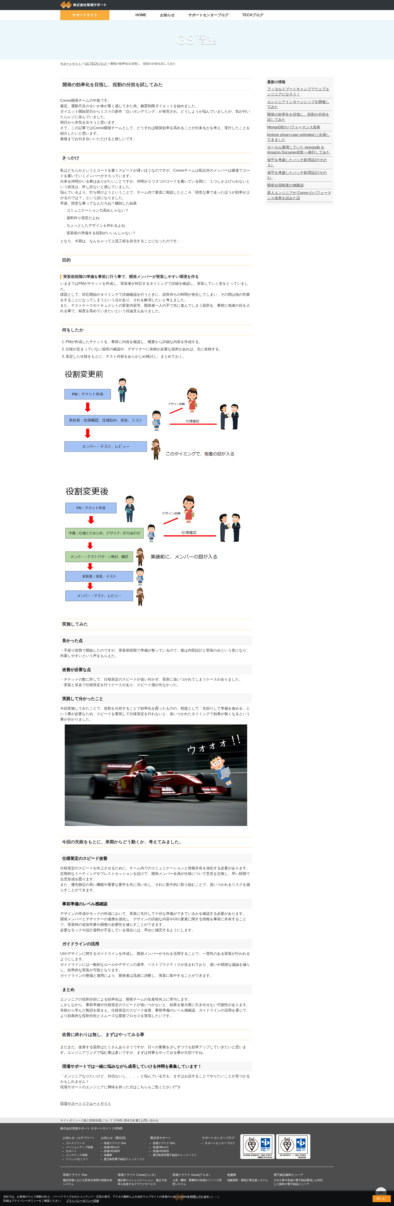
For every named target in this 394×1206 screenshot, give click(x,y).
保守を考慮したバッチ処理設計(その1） (297, 175)
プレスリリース (75, 1143)
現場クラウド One (115, 1143)
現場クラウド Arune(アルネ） (192, 1175)
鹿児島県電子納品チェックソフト (124, 1159)
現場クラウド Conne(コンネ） (138, 1175)
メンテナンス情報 (77, 1155)
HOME (140, 15)
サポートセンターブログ (208, 15)
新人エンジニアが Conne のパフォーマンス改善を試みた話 (299, 195)
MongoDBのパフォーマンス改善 (293, 127)
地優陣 (108, 1155)
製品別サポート (160, 1137)
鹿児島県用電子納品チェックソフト (175, 1155)
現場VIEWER (112, 1151)
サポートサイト (85, 15)
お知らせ (167, 15)
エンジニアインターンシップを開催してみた (298, 104)
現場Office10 (111, 1147)
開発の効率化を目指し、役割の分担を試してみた (298, 116)
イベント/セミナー (77, 1159)
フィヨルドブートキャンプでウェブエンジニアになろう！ (298, 91)
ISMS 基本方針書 (127, 1120)
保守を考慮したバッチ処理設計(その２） (297, 162)
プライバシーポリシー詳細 (82, 1200)
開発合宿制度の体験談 (285, 185)
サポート (71, 1151)
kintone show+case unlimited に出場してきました (298, 137)
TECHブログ (252, 15)
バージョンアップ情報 (79, 1147)
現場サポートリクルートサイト (85, 1103)
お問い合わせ (150, 1120)
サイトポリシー (70, 1120)
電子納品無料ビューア (288, 1175)
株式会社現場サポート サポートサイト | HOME (91, 1128)
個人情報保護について (98, 1120)
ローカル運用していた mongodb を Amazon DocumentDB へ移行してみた (298, 149)
